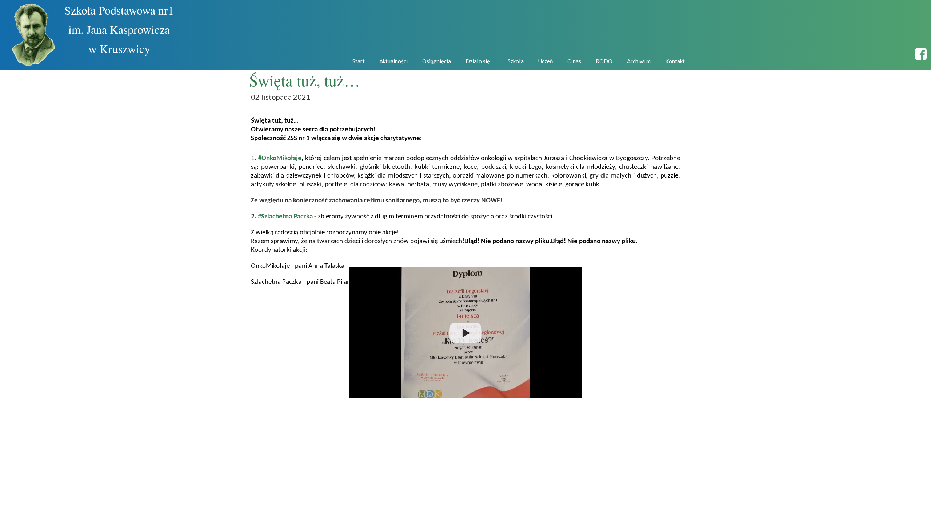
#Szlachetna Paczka (284, 216)
